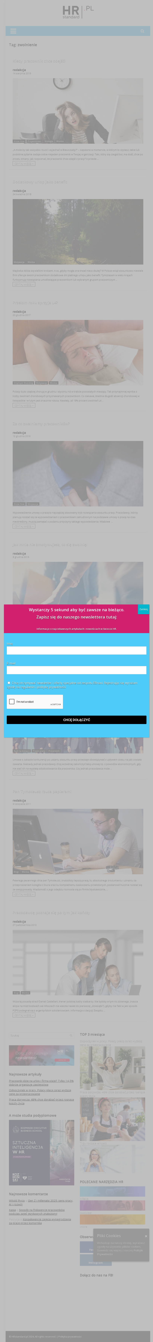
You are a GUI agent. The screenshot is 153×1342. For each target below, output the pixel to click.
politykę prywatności (51, 687)
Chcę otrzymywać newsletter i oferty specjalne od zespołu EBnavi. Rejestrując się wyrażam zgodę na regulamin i (72, 685)
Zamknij (143, 609)
